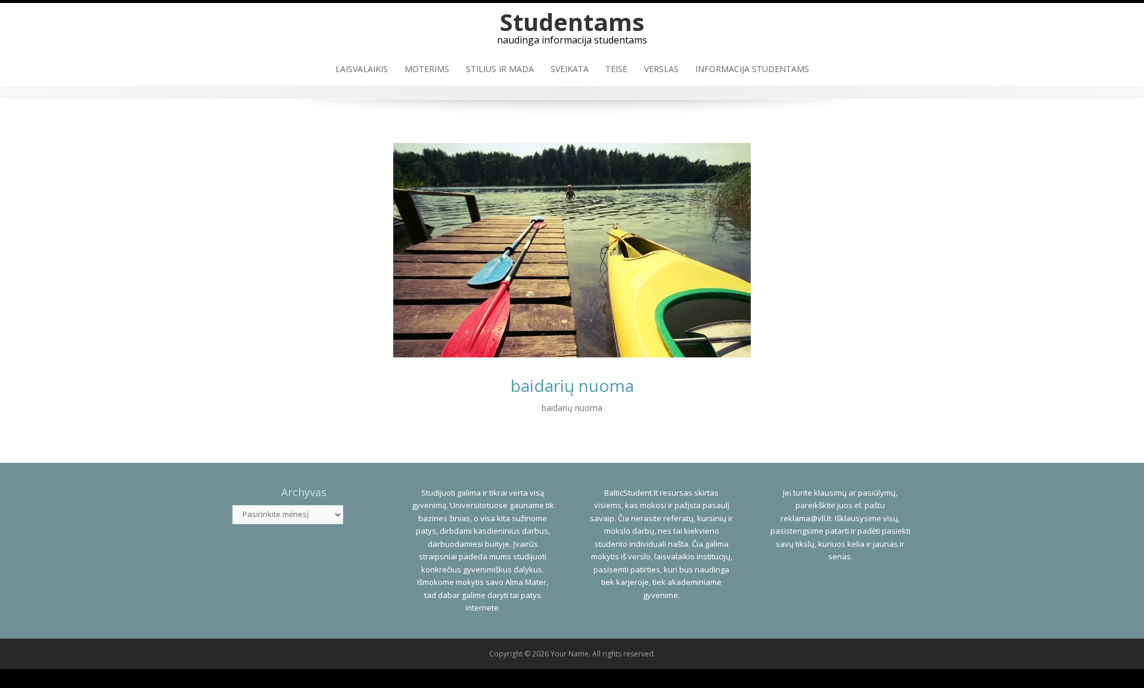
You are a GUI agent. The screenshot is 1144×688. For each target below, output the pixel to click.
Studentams (572, 21)
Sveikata (570, 68)
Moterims (427, 68)
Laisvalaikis (361, 68)
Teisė (616, 68)
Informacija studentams (752, 68)
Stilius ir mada (500, 68)
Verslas (661, 68)
